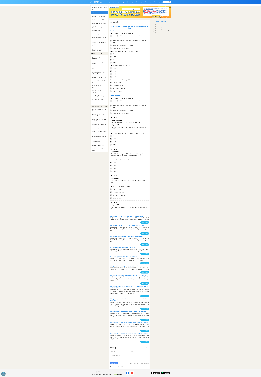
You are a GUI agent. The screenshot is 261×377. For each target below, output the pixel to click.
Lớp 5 (137, 2)
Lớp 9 (119, 2)
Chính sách (100, 372)
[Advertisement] (161, 54)
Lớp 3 (146, 2)
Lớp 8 (123, 2)
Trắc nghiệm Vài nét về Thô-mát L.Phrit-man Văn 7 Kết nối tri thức (161, 32)
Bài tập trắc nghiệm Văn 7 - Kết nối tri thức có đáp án (123, 21)
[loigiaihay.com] (96, 2)
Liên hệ (93, 372)
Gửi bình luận (114, 363)
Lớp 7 (128, 2)
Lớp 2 (150, 2)
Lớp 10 (114, 2)
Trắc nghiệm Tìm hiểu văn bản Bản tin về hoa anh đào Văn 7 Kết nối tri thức (161, 24)
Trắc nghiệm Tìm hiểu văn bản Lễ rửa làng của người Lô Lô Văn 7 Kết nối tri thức (161, 26)
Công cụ (159, 2)
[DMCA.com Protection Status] (118, 374)
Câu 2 (111, 51)
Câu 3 (111, 65)
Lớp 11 (110, 2)
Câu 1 (111, 33)
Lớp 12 (106, 2)
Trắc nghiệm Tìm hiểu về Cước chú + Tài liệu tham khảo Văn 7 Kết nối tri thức (161, 28)
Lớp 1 (155, 2)
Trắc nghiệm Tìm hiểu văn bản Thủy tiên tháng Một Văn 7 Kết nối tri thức (161, 30)
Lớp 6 (132, 2)
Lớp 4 (141, 2)
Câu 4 (111, 80)
